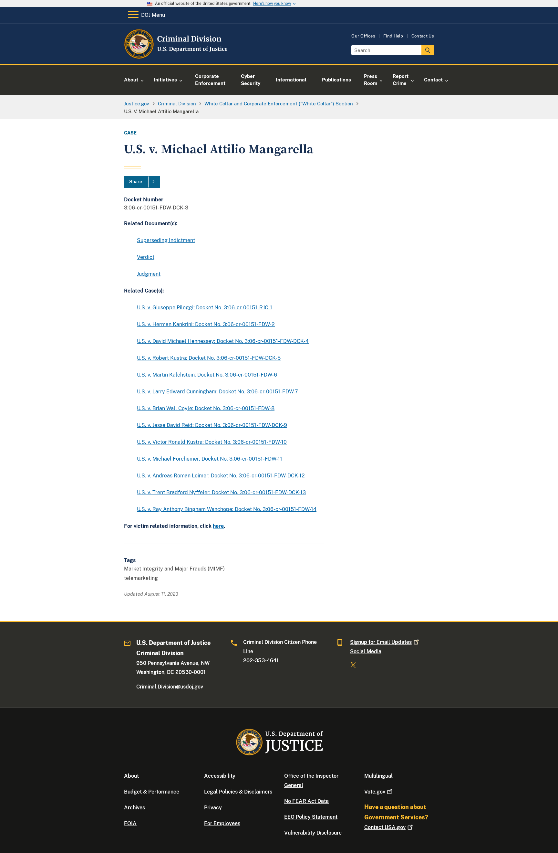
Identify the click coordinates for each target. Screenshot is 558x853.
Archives (134, 808)
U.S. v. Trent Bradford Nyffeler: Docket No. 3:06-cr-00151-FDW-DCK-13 (221, 492)
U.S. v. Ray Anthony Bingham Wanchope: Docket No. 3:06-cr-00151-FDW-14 (226, 509)
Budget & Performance (151, 792)
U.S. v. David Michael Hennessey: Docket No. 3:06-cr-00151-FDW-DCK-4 (223, 341)
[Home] (176, 56)
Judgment (148, 274)
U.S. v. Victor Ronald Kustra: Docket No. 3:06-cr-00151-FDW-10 (212, 442)
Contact (385, 827)
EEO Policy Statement (310, 817)
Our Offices (363, 36)
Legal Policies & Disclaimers (238, 792)
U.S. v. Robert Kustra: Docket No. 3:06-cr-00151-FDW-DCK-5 (209, 358)
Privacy (213, 808)
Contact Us (422, 36)
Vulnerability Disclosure (313, 833)
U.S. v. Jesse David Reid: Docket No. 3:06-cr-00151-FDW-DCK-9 (212, 425)
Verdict (145, 257)
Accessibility (219, 776)
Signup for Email (381, 642)
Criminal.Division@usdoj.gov (169, 687)
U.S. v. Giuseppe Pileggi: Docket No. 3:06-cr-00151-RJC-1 (204, 307)
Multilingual (378, 776)
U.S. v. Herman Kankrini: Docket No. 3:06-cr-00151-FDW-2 (206, 324)
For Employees (222, 823)
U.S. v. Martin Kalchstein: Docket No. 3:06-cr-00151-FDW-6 (207, 375)
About (131, 776)
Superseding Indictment (166, 240)
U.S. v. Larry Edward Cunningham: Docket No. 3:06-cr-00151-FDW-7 (217, 392)
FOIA (130, 823)
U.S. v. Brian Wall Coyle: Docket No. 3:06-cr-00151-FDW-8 (205, 408)
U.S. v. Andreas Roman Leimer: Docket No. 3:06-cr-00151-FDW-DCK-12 (221, 476)
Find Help (393, 36)
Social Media (365, 651)
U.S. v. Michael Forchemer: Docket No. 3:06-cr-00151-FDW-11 (209, 459)
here (218, 526)
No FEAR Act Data (306, 801)
